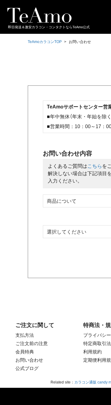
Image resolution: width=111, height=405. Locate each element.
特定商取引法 (97, 343)
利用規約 (92, 351)
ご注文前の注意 (31, 343)
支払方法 (24, 335)
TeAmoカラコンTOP (45, 42)
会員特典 (24, 351)
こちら (94, 166)
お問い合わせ (29, 360)
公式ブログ (27, 368)
